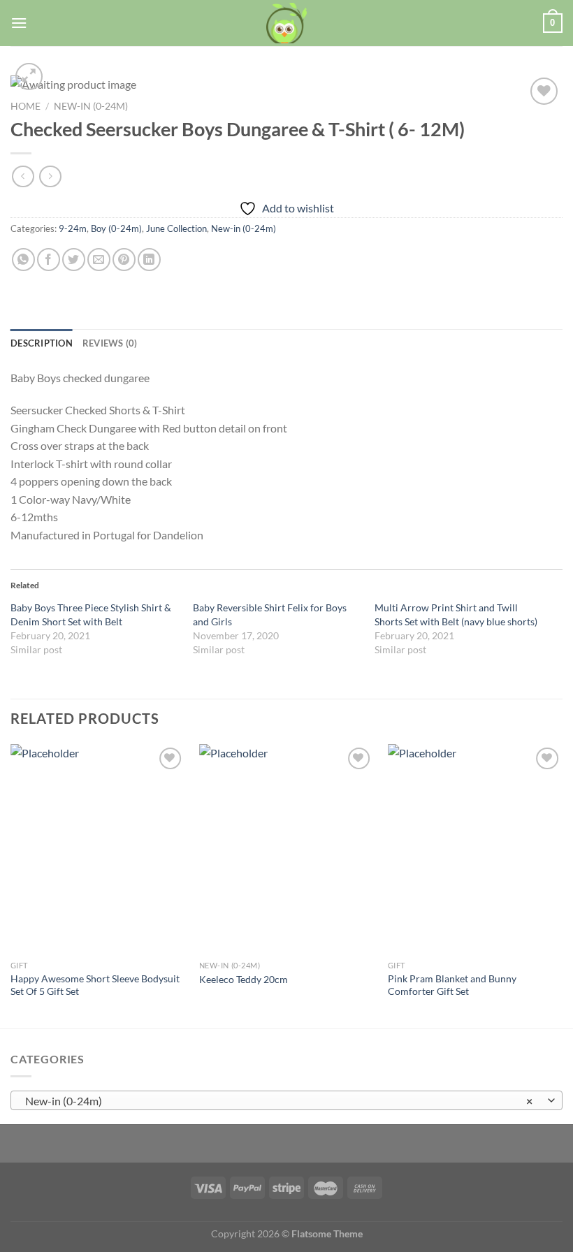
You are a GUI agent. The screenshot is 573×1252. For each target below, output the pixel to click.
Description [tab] (41, 343)
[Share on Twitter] (73, 259)
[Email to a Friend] (98, 259)
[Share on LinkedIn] (149, 259)
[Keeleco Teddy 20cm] (286, 849)
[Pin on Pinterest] (124, 259)
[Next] (561, 885)
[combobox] (286, 1100)
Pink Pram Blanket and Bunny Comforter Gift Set (452, 985)
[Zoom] (29, 76)
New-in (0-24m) (91, 106)
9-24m (73, 228)
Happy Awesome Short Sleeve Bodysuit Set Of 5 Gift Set (95, 985)
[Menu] (18, 23)
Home (25, 106)
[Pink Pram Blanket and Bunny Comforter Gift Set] (475, 849)
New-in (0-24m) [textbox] (278, 1100)
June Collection (176, 228)
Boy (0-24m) (116, 228)
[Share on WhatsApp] (23, 259)
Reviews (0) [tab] (110, 343)
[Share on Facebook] (48, 259)
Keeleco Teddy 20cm (243, 979)
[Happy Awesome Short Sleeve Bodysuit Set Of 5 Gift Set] (97, 849)
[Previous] (11, 885)
